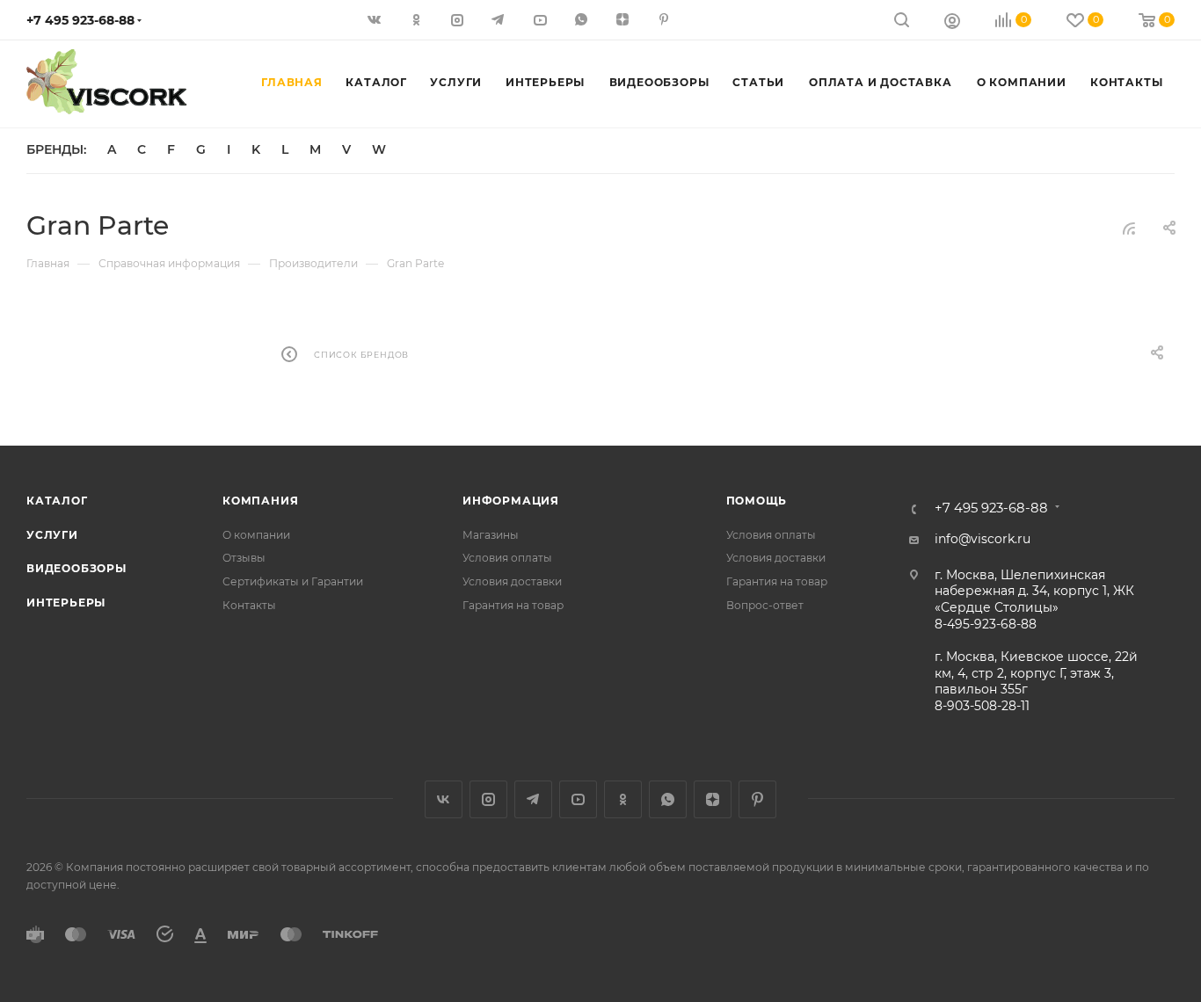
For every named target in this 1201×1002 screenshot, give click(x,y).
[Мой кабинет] (952, 22)
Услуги (52, 534)
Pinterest (757, 799)
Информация (510, 500)
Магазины (490, 534)
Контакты (249, 605)
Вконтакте (443, 799)
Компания (260, 500)
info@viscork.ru (982, 539)
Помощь (757, 500)
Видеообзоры (76, 568)
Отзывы (244, 557)
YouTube (578, 799)
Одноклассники (623, 799)
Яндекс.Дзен (713, 799)
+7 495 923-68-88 (80, 20)
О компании (256, 534)
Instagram (488, 799)
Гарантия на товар (513, 605)
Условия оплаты (507, 557)
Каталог (57, 500)
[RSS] (1129, 228)
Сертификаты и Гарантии (292, 581)
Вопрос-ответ (765, 605)
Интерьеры (66, 602)
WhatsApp (668, 799)
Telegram (533, 799)
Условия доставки (512, 581)
